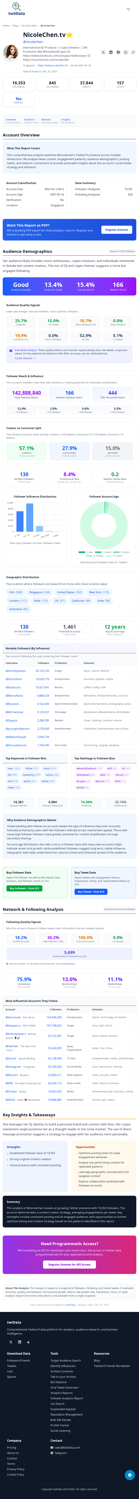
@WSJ (9, 1083)
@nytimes (12, 1046)
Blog (15, 25)
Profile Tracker (60, 1425)
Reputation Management (67, 1414)
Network (46, 119)
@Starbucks (13, 687)
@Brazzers (12, 704)
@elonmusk (13, 1017)
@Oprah (11, 1058)
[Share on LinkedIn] (111, 52)
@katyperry (13, 1025)
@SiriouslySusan (16, 745)
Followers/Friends (18, 1360)
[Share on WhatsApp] (126, 52)
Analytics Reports (62, 1393)
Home (6, 25)
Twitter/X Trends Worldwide (112, 1366)
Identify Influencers (63, 1366)
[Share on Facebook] (118, 52)
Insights (65, 119)
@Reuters (12, 1075)
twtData (70, 1304)
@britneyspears (16, 671)
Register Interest (116, 230)
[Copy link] (133, 52)
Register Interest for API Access (69, 1264)
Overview (11, 119)
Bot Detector (59, 1382)
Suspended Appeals (63, 1409)
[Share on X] (103, 52)
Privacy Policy (15, 1469)
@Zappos (11, 720)
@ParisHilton (14, 679)
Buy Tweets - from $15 (91, 891)
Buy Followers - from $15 (24, 888)
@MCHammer (15, 712)
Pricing (11, 1447)
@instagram (13, 1067)
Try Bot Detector (24, 358)
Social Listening (60, 1431)
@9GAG (10, 1100)
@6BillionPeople (16, 737)
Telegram (61, 1453)
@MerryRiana (14, 695)
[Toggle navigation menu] (128, 9)
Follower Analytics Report (67, 1398)
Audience (29, 119)
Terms (11, 1464)
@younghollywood (17, 729)
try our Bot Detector (65, 963)
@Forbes (11, 1091)
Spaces (11, 1377)
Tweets (11, 1366)
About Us (13, 1453)
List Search (57, 1404)
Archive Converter (62, 1371)
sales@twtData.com (67, 1447)
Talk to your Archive (63, 1377)
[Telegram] (130, 1475)
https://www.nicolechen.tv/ (52, 65)
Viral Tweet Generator (65, 1387)
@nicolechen (33, 41)
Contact (12, 1458)
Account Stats (29, 25)
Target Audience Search (66, 1360)
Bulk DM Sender (61, 1420)
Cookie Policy (15, 1474)
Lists (10, 1371)
